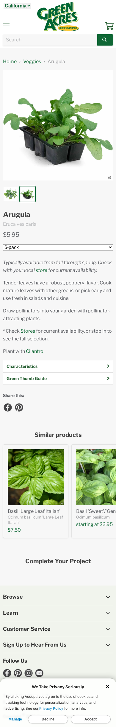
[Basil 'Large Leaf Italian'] (36, 477)
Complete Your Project (58, 561)
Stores (28, 331)
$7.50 (14, 530)
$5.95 (11, 234)
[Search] (105, 40)
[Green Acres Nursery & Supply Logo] (58, 16)
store (41, 270)
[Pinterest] (18, 407)
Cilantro (34, 351)
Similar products (58, 435)
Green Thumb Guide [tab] (27, 378)
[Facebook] (7, 407)
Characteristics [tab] (22, 366)
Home (10, 61)
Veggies (32, 61)
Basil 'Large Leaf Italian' (34, 511)
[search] (50, 40)
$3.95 (106, 524)
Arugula (16, 215)
